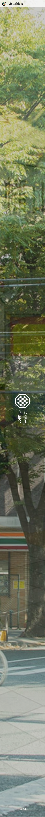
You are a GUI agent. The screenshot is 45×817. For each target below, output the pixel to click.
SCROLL (22, 809)
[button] (11, 408)
